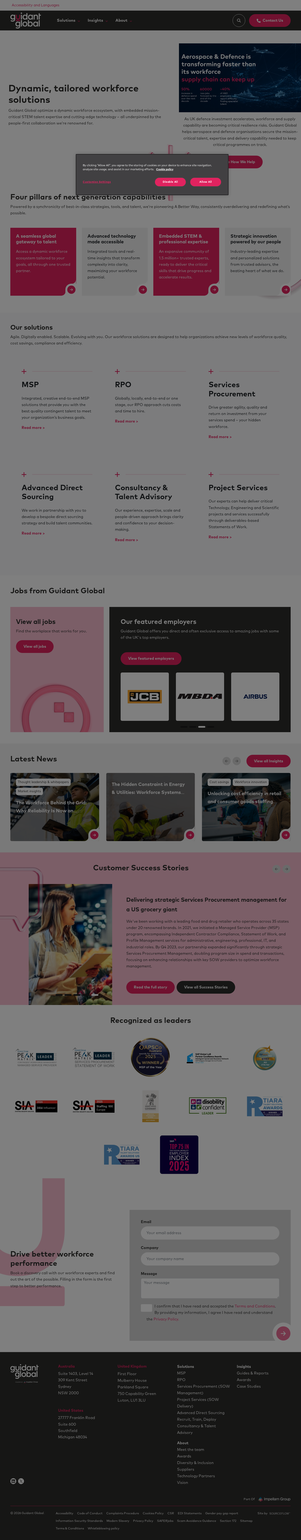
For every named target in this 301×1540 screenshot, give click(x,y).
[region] (152, 174)
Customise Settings (97, 182)
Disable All (170, 182)
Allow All (205, 182)
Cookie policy (164, 169)
